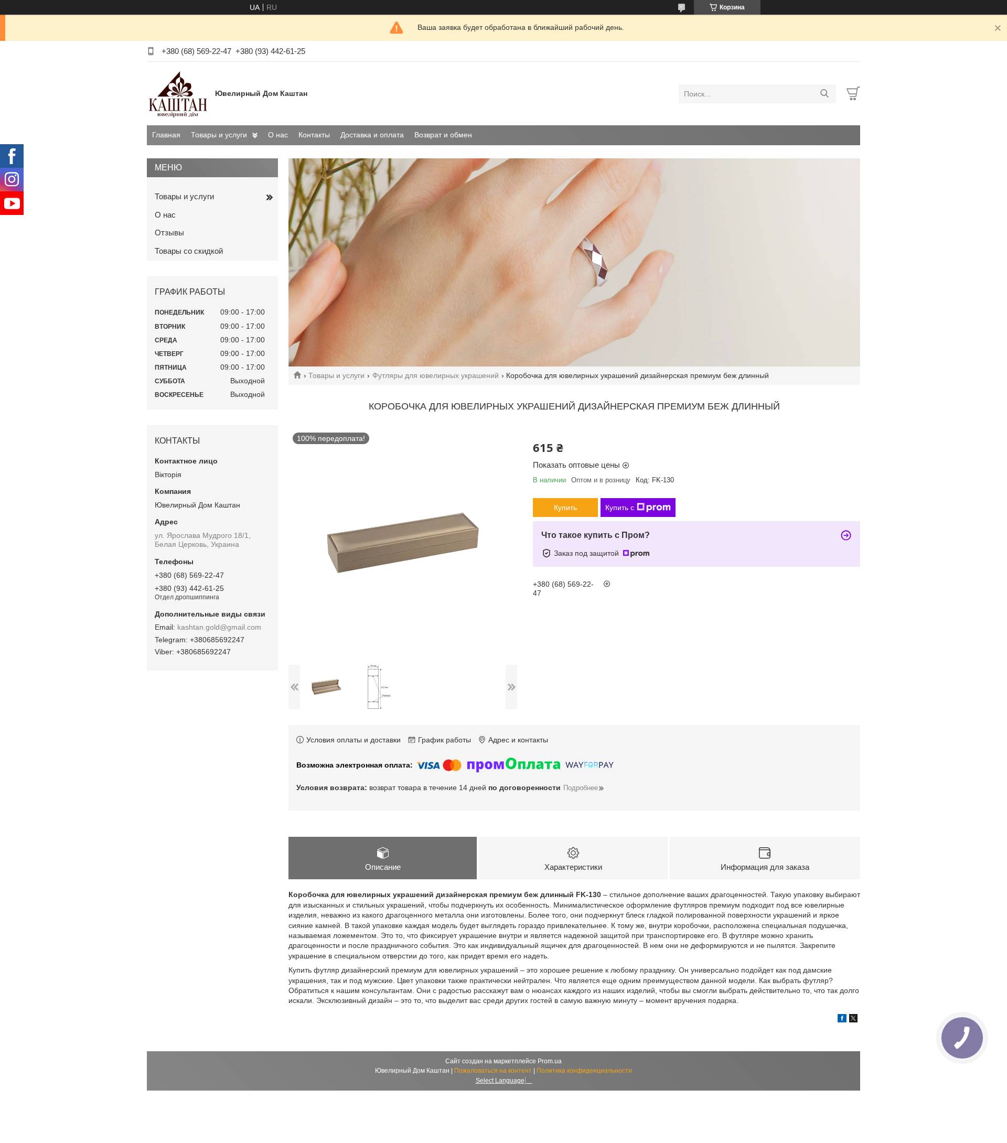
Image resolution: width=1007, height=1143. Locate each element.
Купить (565, 507)
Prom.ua (550, 1061)
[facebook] (842, 1020)
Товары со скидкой (189, 250)
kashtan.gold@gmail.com (219, 627)
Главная (166, 135)
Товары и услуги (219, 135)
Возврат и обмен (443, 135)
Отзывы (169, 232)
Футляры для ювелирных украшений (435, 375)
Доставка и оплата (372, 135)
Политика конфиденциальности (584, 1070)
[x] (853, 1020)
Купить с (619, 507)
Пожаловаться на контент (493, 1070)
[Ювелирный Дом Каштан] (178, 93)
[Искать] (824, 93)
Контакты (314, 135)
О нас (278, 135)
